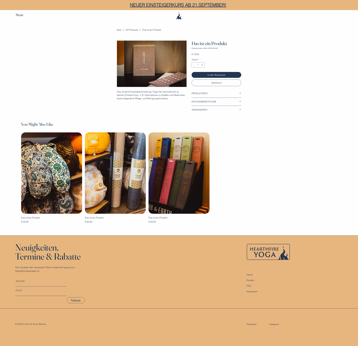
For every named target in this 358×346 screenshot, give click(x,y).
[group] (179, 178)
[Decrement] (194, 64)
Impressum (252, 291)
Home (250, 274)
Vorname (20, 281)
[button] (22, 15)
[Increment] (202, 64)
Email (18, 290)
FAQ (249, 285)
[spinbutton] (198, 64)
